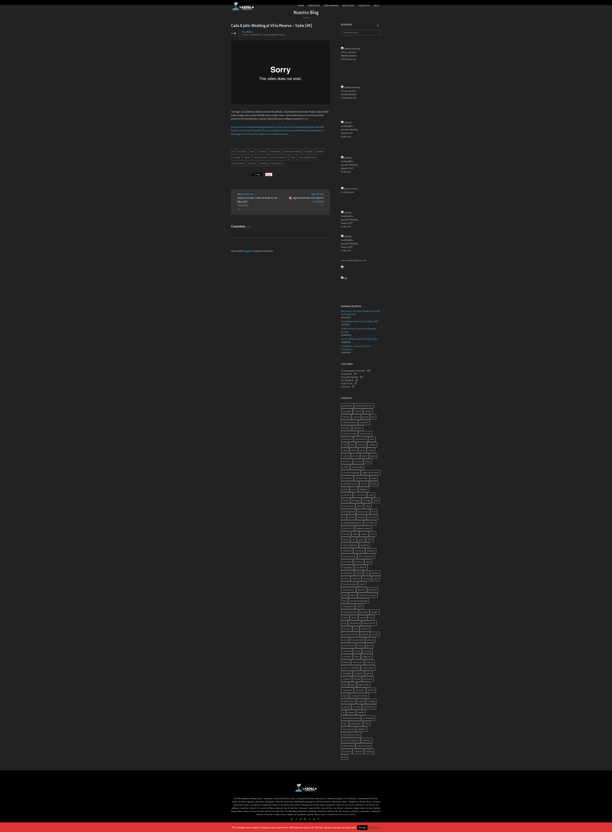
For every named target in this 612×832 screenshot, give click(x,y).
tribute (353, 450)
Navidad (345, 662)
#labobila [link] (319, 127)
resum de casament (278, 157)
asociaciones (363, 512)
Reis (344, 623)
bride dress (347, 439)
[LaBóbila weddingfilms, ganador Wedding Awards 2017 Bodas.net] (361, 220)
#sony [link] (269, 134)
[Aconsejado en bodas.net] (361, 196)
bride (352, 445)
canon (375, 579)
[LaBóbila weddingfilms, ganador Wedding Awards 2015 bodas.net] (361, 244)
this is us (371, 690)
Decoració (346, 629)
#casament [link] (237, 127)
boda (252, 151)
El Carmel (373, 590)
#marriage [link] (236, 134)
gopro (352, 684)
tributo (367, 461)
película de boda (260, 157)
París (344, 601)
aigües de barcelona (371, 473)
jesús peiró (364, 422)
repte (367, 506)
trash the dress (348, 701)
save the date (369, 707)
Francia (357, 651)
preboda (351, 712)
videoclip (346, 417)
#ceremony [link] (247, 134)
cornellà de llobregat (350, 473)
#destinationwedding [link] (307, 130)
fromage (366, 500)
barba (344, 595)
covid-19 (357, 411)
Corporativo (346, 374)
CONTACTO (364, 5)
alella (368, 562)
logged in (248, 251)
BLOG (376, 5)
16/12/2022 (255, 34)
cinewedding (275, 151)
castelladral (347, 690)
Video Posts (347, 383)
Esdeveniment (369, 623)
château (372, 445)
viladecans (252, 163)
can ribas (356, 707)
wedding (263, 163)
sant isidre (346, 495)
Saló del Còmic (348, 590)
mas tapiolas (347, 567)
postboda (346, 707)
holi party (375, 573)
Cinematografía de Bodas (274, 34)
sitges (344, 696)
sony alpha (346, 411)
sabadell (364, 634)
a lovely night (357, 467)
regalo (345, 450)
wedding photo (348, 512)
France (360, 645)
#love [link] (321, 130)
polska (373, 456)
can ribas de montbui (359, 696)
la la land (358, 461)
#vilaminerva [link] (251, 130)
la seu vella (346, 562)
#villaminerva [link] (237, 130)
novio (372, 534)
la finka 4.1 (359, 562)
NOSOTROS (348, 5)
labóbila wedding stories (352, 523)
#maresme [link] (283, 134)
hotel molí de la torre (364, 406)
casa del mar (361, 567)
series (344, 640)
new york (361, 517)
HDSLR (359, 606)
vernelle (375, 634)
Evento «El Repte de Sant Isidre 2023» (359, 339)
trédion (345, 467)
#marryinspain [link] (289, 130)
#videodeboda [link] (283, 127)
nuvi (353, 539)
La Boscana (366, 657)
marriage (236, 157)
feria (374, 512)
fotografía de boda (363, 528)
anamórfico (370, 523)
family (362, 450)
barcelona (242, 151)
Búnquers (361, 590)
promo (345, 489)
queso (371, 495)
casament (262, 151)
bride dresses (365, 433)
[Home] (243, 6)
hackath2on (347, 478)
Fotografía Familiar (349, 377)
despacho (371, 551)
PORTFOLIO (314, 5)
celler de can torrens (367, 595)
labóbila (320, 151)
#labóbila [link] (309, 127)
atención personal (366, 556)
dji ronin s (346, 428)
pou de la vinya (348, 645)
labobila (249, 32)
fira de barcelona (349, 584)
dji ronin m (346, 461)
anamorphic (347, 406)
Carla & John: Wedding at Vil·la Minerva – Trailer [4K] (271, 25)
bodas (355, 534)
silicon (365, 417)
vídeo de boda (238, 163)
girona (369, 645)
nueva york (372, 517)
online (359, 506)
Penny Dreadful (357, 640)
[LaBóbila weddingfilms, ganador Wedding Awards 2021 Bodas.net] (361, 131)
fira (343, 517)
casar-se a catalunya (350, 668)
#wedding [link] (248, 127)
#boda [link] (304, 118)
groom (361, 539)
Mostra (345, 618)
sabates (345, 539)
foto (366, 573)
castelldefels (347, 606)
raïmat (354, 618)
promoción (368, 679)
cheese (345, 500)
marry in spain (368, 668)
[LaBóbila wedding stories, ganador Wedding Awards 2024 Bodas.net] (361, 95)
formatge (356, 500)
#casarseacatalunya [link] (272, 130)
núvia (372, 439)
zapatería (364, 545)
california (356, 579)
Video (293, 157)
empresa (369, 662)
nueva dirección (349, 556)
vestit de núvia (361, 439)
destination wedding (292, 151)
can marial (359, 551)
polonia (355, 456)
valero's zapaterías (349, 545)
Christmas (346, 651)
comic (362, 584)
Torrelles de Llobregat (359, 601)
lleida (344, 684)
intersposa (358, 428)
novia (344, 445)
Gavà (371, 618)
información (358, 662)
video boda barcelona (307, 157)
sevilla (376, 500)
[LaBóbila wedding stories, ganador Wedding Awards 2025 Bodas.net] (361, 57)
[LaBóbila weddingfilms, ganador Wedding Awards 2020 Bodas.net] (361, 165)
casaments (347, 551)
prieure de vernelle (350, 634)
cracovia (345, 456)
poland (364, 456)
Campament (354, 623)
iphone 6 (370, 640)
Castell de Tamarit (349, 484)
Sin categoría (347, 380)
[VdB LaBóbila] (361, 286)
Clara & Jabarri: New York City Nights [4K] (359, 321)
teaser (353, 489)
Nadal (356, 657)
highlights (309, 151)
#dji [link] (275, 134)
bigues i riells (363, 684)
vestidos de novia (349, 433)
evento (351, 517)
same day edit (348, 729)
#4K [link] (260, 130)
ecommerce (347, 528)
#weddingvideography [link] (264, 127)
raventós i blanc (361, 478)
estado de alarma (349, 422)
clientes (368, 411)
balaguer (374, 612)
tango (373, 478)
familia (359, 573)
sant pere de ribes (349, 612)
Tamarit (364, 484)
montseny (346, 657)
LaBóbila (352, 814)
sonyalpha (346, 673)
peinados (364, 612)
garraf (368, 673)
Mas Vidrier (359, 690)
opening (366, 579)
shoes (369, 539)
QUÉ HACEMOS (331, 5)
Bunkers (345, 579)
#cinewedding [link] (298, 127)
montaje (346, 534)
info (373, 417)
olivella (363, 618)
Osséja (353, 595)
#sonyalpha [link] (260, 134)
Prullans (357, 679)
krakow (371, 450)
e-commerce (359, 495)
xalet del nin (347, 573)
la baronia (365, 629)
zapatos (364, 534)
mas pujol (367, 651)
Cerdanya (346, 679)
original (247, 157)
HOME (301, 5)
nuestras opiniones (354, 260)
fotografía (364, 489)
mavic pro (362, 445)
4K (234, 151)
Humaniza (342, 814)
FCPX (367, 724)
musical (356, 417)
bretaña (374, 484)
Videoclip (345, 386)
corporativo (358, 673)
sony (356, 629)
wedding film (276, 163)
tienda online (347, 506)
